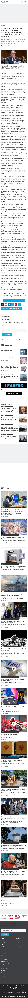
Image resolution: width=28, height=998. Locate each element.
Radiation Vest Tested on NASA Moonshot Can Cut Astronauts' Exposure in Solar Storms (13, 707)
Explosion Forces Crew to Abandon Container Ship (9, 418)
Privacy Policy (23, 991)
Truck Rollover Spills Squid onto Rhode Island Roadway (9, 358)
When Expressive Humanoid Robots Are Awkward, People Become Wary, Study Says (14, 872)
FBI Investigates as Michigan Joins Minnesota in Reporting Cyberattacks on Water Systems (13, 846)
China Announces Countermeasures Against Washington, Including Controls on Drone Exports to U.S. (13, 818)
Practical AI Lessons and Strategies (8, 437)
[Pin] (16, 304)
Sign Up (4, 934)
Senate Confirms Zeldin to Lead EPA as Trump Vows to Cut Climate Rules (9, 410)
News (3, 25)
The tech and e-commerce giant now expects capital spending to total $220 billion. (13, 902)
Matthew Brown (7, 45)
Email (2, 927)
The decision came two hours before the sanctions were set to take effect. (13, 625)
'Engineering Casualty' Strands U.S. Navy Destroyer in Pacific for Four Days (9, 376)
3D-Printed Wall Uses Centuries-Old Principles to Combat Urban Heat (13, 790)
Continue (7, 334)
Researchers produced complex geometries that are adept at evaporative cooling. (13, 793)
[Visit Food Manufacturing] (10, 916)
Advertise (16, 991)
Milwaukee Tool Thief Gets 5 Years (10, 734)
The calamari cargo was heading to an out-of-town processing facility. (13, 541)
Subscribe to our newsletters (14, 300)
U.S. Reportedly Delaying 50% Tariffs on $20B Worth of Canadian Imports (12, 622)
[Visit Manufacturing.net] (10, 918)
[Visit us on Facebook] (10, 988)
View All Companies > (14, 393)
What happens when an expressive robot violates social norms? (12, 875)
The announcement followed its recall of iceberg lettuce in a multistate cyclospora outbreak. (12, 764)
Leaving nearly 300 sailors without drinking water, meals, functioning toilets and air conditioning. (12, 597)
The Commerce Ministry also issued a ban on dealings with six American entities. (12, 822)
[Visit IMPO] (24, 916)
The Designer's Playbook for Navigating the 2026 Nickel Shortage (13, 649)
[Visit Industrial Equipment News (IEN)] (17, 916)
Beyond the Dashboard (7, 350)
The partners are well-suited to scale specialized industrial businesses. (12, 570)
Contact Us (9, 991)
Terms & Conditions (8, 992)
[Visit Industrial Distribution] (3, 918)
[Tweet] (12, 304)
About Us (4, 991)
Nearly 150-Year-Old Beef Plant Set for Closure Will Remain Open (13, 680)
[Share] (6, 304)
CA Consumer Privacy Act (20, 992)
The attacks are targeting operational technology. (12, 848)
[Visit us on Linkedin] (16, 988)
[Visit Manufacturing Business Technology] (17, 918)
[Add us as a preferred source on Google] (19, 304)
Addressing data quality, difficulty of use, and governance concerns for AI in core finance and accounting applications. (12, 513)
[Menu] (25, 2)
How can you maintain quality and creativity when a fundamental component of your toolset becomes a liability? (13, 653)
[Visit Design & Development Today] (3, 916)
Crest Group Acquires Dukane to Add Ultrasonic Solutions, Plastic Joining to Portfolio (9, 368)
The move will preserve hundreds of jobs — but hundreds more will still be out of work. (12, 683)
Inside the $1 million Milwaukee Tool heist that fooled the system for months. (14, 736)
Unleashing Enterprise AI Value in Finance (11, 510)
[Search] (22, 2)
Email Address (6, 328)
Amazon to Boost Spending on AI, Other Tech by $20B (13, 899)
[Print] (2, 304)
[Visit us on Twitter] (13, 988)
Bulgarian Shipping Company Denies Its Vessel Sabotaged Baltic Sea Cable (9, 428)
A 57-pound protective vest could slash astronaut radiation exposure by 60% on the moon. (12, 710)
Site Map (15, 994)
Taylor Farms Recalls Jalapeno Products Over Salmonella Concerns (13, 761)
